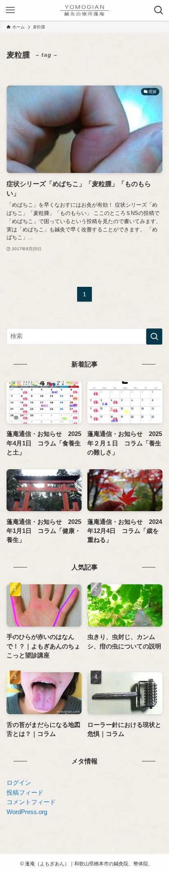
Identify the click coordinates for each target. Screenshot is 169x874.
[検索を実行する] (154, 336)
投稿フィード (25, 792)
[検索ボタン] (158, 10)
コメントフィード (31, 802)
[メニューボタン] (10, 10)
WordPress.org (27, 812)
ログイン (19, 782)
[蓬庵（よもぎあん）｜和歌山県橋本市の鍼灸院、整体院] (84, 10)
